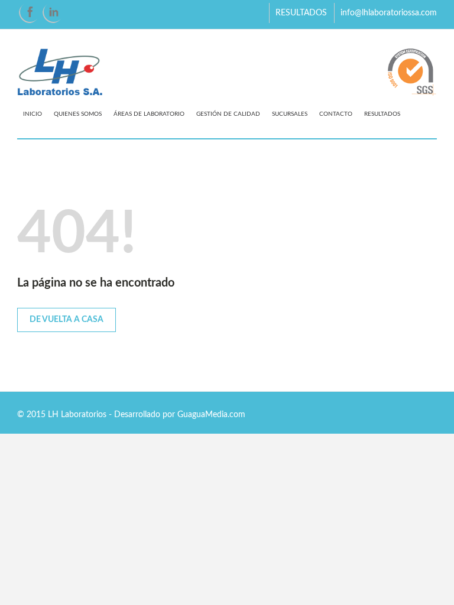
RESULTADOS (301, 13)
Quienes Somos (78, 114)
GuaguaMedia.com (211, 415)
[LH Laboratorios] (227, 72)
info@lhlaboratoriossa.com (388, 13)
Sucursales (289, 114)
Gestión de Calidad (228, 114)
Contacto (335, 114)
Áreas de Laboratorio (149, 114)
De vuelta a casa (66, 319)
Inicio (32, 114)
